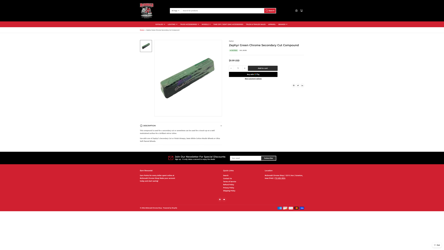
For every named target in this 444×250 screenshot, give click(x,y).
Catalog (159, 24)
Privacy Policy (228, 188)
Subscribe (268, 158)
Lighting (171, 24)
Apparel (272, 24)
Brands (281, 24)
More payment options (253, 79)
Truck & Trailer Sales (255, 24)
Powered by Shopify (170, 208)
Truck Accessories (188, 24)
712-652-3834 (280, 178)
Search (225, 175)
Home (142, 30)
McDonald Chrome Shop (153, 208)
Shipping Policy (229, 191)
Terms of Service (229, 182)
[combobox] (228, 10)
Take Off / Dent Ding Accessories (228, 24)
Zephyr (231, 41)
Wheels (205, 24)
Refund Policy (228, 185)
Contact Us (227, 178)
